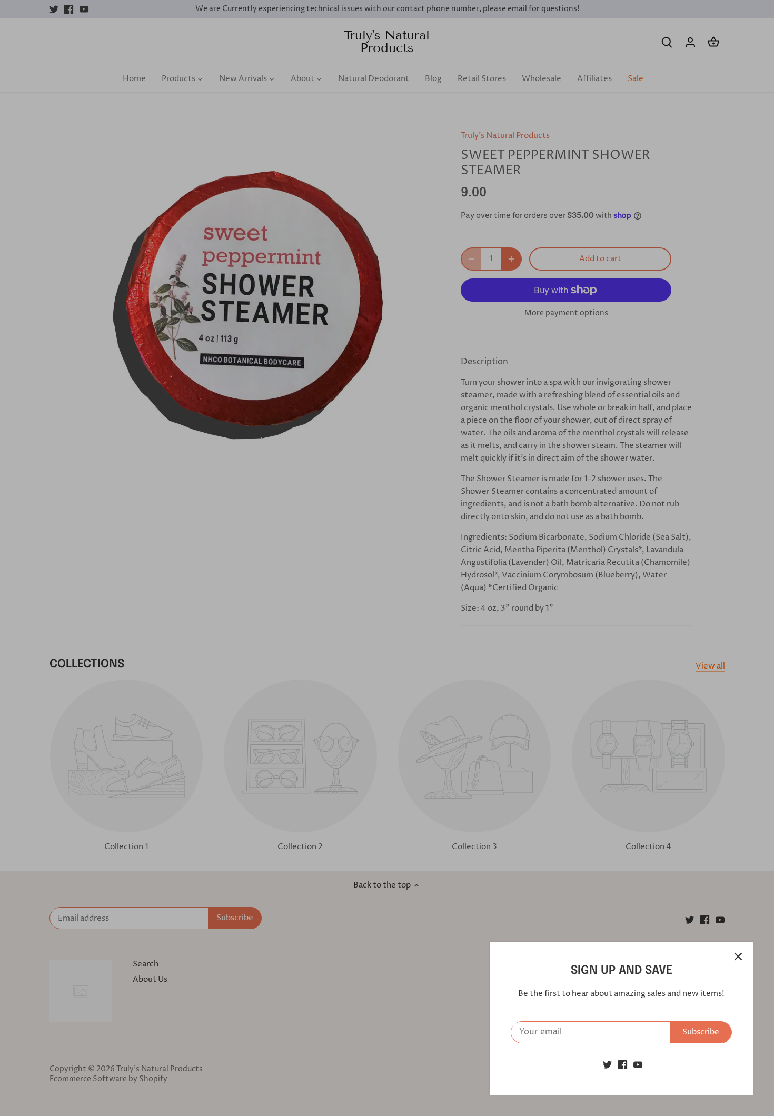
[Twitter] (607, 1064)
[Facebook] (622, 1064)
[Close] (738, 956)
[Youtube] (637, 1064)
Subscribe (700, 1032)
